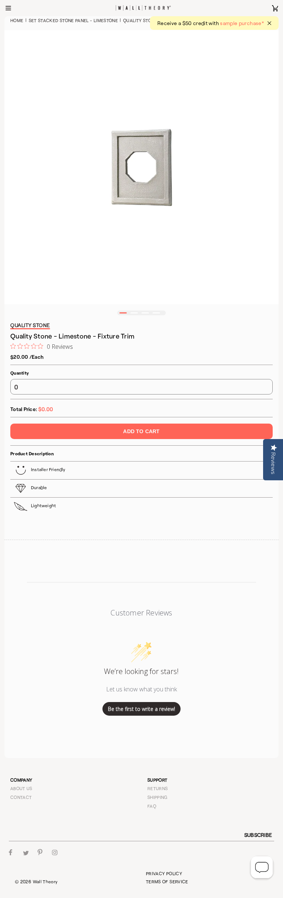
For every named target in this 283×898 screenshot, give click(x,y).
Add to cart (141, 431)
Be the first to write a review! (141, 708)
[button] (123, 312)
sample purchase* (242, 23)
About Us (21, 788)
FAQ (151, 805)
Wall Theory (45, 881)
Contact (21, 797)
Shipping (157, 797)
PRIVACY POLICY (164, 873)
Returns (157, 788)
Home (16, 20)
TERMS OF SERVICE (167, 881)
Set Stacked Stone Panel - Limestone (73, 20)
